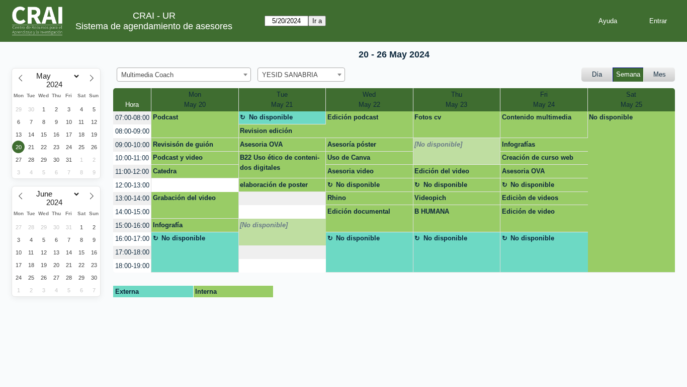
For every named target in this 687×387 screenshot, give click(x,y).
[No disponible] (438, 144)
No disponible (271, 117)
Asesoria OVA (261, 144)
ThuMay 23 (456, 99)
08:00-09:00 (132, 131)
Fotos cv (427, 117)
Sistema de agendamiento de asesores (153, 26)
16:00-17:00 (132, 238)
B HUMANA (431, 211)
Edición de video (528, 211)
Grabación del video (184, 198)
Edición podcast (352, 117)
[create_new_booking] (194, 185)
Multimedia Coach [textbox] (147, 75)
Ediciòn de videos (530, 198)
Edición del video (441, 171)
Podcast (165, 117)
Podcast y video (178, 157)
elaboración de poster (274, 184)
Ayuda (607, 21)
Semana (628, 74)
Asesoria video (350, 171)
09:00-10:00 (132, 145)
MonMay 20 (195, 99)
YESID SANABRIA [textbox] (290, 75)
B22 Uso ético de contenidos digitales (279, 162)
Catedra (165, 171)
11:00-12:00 (132, 171)
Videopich (430, 198)
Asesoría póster (351, 144)
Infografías (518, 144)
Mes (659, 74)
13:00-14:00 (132, 198)
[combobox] (184, 75)
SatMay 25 (631, 99)
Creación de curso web (537, 157)
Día (597, 74)
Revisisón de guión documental (183, 146)
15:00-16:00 (132, 225)
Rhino (336, 198)
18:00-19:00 (132, 266)
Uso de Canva (348, 157)
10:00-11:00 (132, 158)
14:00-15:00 (132, 212)
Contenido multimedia (536, 117)
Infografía (168, 225)
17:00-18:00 (132, 252)
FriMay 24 (544, 99)
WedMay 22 (369, 99)
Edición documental (358, 211)
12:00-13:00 (132, 185)
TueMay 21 (282, 99)
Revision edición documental (266, 132)
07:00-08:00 (132, 117)
